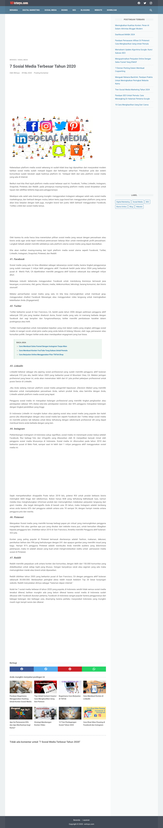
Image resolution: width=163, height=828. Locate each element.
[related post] (21, 687)
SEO (74, 10)
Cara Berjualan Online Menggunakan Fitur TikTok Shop (41, 355)
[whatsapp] (94, 669)
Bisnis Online (121, 207)
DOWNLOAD (112, 10)
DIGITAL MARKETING (31, 10)
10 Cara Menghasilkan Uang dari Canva (131, 105)
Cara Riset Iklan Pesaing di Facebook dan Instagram (94, 723)
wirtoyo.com (89, 824)
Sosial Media (138, 202)
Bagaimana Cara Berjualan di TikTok (70, 697)
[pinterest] (70, 669)
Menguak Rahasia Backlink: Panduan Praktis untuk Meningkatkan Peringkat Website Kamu (134, 80)
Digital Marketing (123, 202)
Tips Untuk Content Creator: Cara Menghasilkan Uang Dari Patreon (45, 699)
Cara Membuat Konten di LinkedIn (93, 697)
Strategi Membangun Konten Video (42, 723)
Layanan (86, 820)
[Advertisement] (58, 36)
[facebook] (138, 3)
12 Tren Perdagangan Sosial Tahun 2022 (67, 723)
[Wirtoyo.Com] (21, 3)
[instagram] (150, 3)
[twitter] (144, 3)
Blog (131, 207)
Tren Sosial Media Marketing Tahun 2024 (132, 89)
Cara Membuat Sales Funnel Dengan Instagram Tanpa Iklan (43, 346)
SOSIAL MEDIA (51, 10)
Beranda (14, 10)
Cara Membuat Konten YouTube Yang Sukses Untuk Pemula (43, 350)
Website (139, 207)
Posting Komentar (41, 73)
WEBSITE (98, 10)
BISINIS (64, 10)
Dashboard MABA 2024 (125, 34)
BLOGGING (85, 10)
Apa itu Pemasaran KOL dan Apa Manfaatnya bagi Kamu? (20, 725)
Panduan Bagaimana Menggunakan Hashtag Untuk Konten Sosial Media (21, 699)
